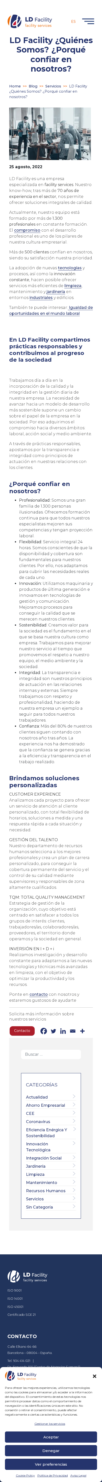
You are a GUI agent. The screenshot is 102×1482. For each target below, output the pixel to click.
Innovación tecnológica (38, 1147)
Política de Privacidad (52, 1475)
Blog (33, 86)
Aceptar (51, 1437)
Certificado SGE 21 (21, 1315)
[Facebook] (43, 1031)
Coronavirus (38, 1121)
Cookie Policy (25, 1475)
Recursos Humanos (46, 1190)
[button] (94, 1375)
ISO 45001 (15, 1307)
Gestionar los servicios (49, 1424)
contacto (38, 994)
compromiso (27, 230)
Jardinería (36, 1166)
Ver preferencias (51, 1464)
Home (15, 86)
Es (73, 21)
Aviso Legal (78, 1475)
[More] (82, 1031)
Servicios (53, 86)
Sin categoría (39, 1207)
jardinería (56, 291)
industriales (41, 297)
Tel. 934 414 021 (18, 1361)
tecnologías (70, 268)
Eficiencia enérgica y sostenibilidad (46, 1133)
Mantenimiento (41, 1182)
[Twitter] (53, 1031)
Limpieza (35, 1174)
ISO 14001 (15, 1298)
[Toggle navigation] (87, 21)
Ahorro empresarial (45, 1105)
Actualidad (37, 1097)
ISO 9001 (14, 1290)
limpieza (72, 285)
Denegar (51, 1450)
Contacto (22, 1030)
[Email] (72, 1031)
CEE (30, 1113)
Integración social (44, 1158)
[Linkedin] (63, 1031)
